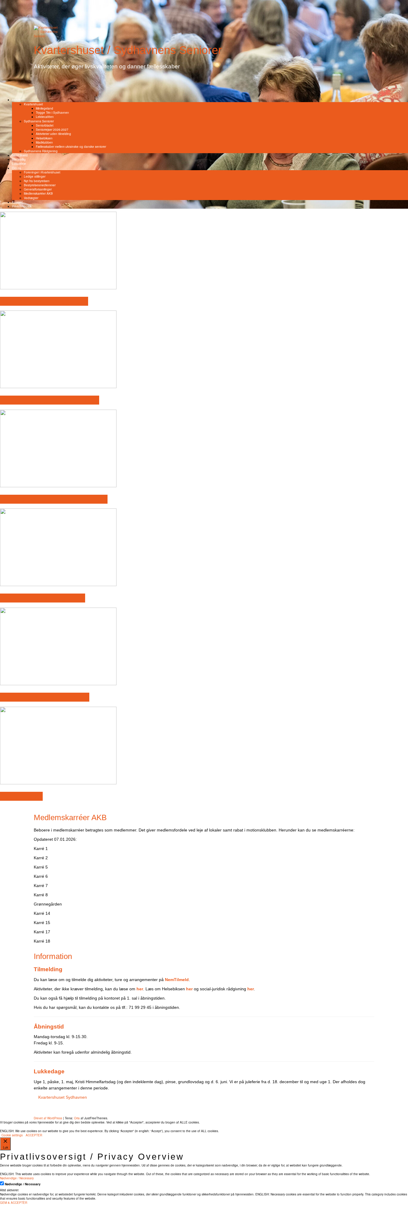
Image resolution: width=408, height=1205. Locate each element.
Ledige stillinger (34, 176)
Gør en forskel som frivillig (44, 697)
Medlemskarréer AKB (38, 193)
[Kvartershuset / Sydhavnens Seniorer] (46, 31)
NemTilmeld (20, 155)
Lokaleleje (19, 164)
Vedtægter (31, 198)
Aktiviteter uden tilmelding (53, 134)
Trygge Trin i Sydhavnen (52, 112)
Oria (77, 1118)
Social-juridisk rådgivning (42, 598)
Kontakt (17, 202)
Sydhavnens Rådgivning (41, 151)
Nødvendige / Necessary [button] (17, 1178)
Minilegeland (44, 108)
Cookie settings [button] (12, 1135)
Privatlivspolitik (22, 206)
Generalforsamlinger (38, 189)
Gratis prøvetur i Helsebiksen (49, 400)
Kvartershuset (33, 104)
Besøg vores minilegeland (44, 301)
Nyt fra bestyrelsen (37, 181)
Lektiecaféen (45, 117)
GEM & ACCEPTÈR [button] (13, 1203)
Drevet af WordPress (48, 1118)
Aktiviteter (18, 100)
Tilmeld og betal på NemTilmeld (54, 499)
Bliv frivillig (19, 159)
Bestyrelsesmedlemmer (40, 185)
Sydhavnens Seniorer (39, 121)
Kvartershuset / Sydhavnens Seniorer (128, 50)
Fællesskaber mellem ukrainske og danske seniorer (71, 147)
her (250, 988)
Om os (16, 168)
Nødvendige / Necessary (23, 1184)
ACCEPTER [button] (34, 1135)
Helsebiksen (44, 138)
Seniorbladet (44, 125)
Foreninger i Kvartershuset (42, 172)
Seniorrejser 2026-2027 (52, 129)
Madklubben (44, 142)
